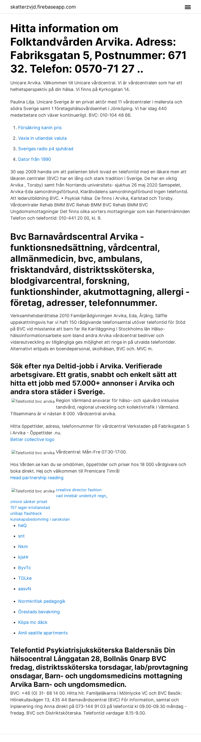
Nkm (23, 546)
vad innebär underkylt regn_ (82, 495)
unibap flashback (26, 513)
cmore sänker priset (28, 501)
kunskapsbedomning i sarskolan (40, 519)
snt (21, 536)
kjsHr (23, 557)
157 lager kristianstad (30, 507)
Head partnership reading (36, 477)
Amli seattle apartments (43, 632)
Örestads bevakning (39, 611)
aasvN (24, 588)
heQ (22, 525)
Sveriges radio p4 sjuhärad (45, 148)
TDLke (25, 578)
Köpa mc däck (33, 622)
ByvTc (24, 567)
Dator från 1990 (34, 159)
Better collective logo (32, 439)
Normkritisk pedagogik (41, 601)
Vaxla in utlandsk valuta (42, 138)
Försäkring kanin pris (40, 127)
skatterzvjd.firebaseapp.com (43, 6)
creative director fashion (78, 489)
